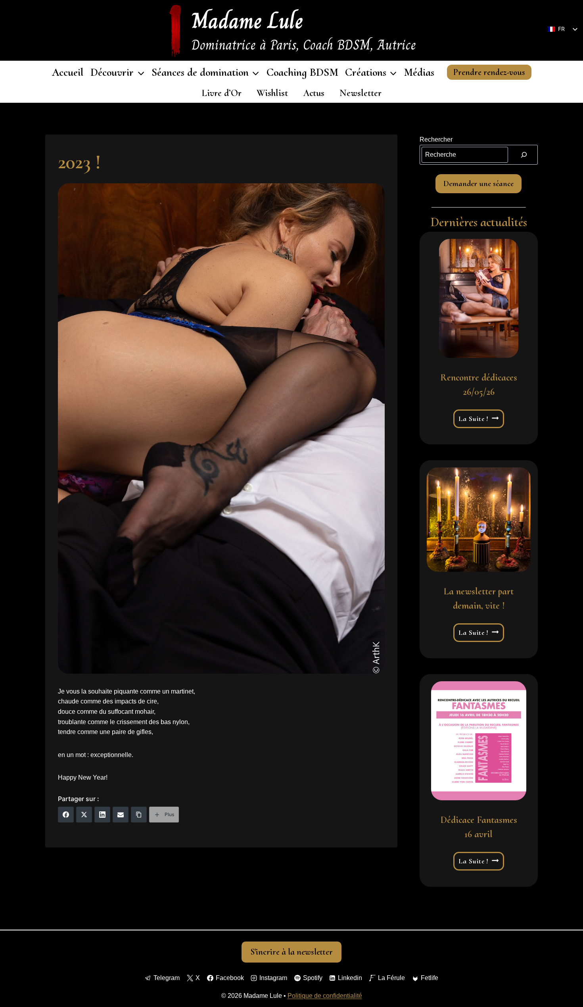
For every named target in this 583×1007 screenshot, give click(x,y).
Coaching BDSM (302, 72)
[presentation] (479, 298)
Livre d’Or (221, 93)
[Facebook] (66, 815)
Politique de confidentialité (325, 995)
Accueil (68, 72)
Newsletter (360, 93)
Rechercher (436, 139)
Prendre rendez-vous (489, 72)
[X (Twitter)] (84, 815)
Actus (313, 93)
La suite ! (479, 419)
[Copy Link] (139, 815)
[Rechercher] (524, 155)
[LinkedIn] (102, 815)
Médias (419, 72)
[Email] (120, 815)
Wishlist (272, 93)
